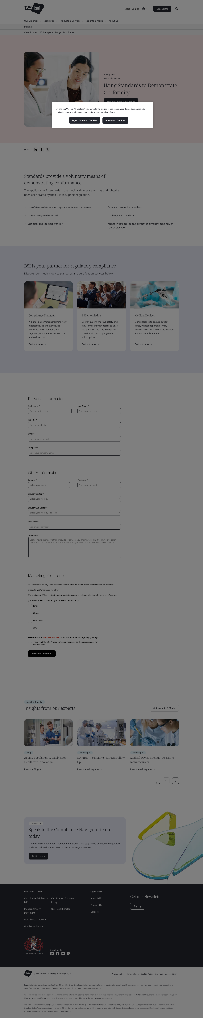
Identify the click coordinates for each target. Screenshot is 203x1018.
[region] (102, 115)
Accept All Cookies (115, 120)
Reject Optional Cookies (84, 120)
